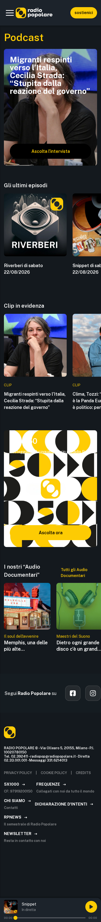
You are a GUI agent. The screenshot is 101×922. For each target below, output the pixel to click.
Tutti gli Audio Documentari (74, 572)
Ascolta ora (51, 532)
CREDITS (83, 773)
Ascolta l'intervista (50, 151)
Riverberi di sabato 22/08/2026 (23, 269)
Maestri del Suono (73, 636)
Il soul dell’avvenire (21, 636)
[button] (10, 13)
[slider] (15, 918)
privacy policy (18, 773)
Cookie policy (54, 773)
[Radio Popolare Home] (34, 12)
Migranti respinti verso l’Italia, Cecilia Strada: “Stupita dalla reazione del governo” (34, 400)
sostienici (84, 12)
